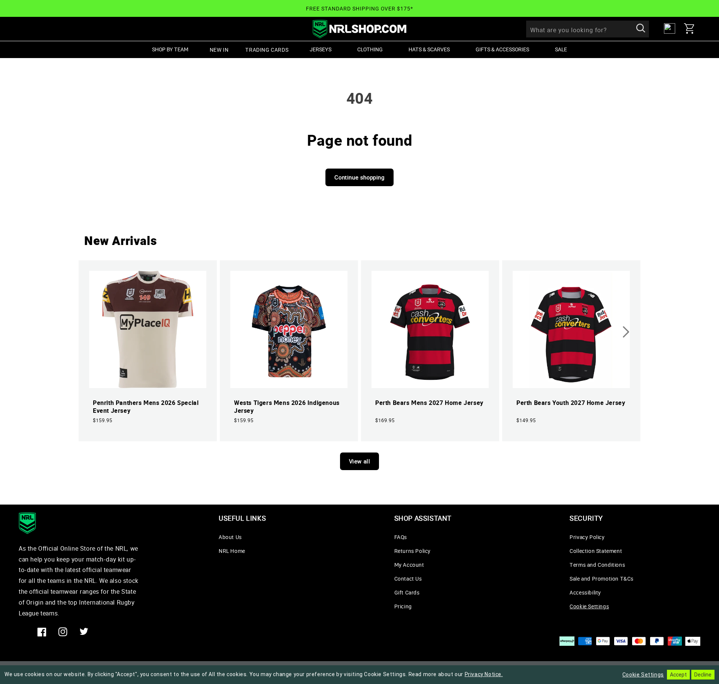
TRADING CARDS (266, 49)
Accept (678, 675)
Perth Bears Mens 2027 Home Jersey (429, 403)
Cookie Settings (589, 606)
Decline (703, 675)
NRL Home (232, 550)
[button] (692, 28)
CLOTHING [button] (370, 49)
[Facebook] (41, 631)
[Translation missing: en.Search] (640, 29)
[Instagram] (62, 631)
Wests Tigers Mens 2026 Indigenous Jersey (287, 407)
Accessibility (585, 592)
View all (359, 461)
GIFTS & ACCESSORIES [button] (502, 49)
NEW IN (219, 49)
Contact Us (408, 578)
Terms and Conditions (597, 564)
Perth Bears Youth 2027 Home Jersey (570, 403)
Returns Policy (412, 550)
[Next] (626, 332)
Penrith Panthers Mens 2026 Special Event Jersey (145, 407)
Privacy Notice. (484, 674)
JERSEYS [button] (320, 49)
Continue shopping (359, 177)
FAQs (400, 537)
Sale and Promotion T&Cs (602, 578)
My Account (409, 564)
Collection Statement (596, 550)
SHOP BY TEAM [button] (170, 49)
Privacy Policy (587, 537)
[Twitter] (83, 631)
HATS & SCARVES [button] (429, 49)
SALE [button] (561, 49)
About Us (230, 537)
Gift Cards (407, 592)
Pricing (403, 606)
